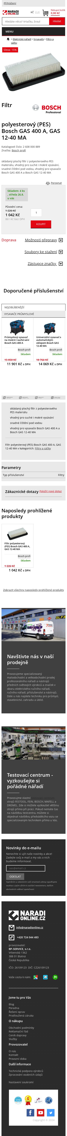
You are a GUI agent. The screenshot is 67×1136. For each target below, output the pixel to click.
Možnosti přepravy (41, 239)
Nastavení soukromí (21, 1082)
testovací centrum (43, 798)
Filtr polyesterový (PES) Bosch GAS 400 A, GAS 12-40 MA (17, 546)
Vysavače (39, 39)
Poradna (14, 1008)
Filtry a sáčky (43, 448)
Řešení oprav (17, 1012)
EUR (37, 12)
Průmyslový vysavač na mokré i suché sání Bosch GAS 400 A (16, 340)
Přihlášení (10, 3)
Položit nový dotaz (50, 491)
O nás (12, 1051)
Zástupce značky (42, 263)
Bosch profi (19, 150)
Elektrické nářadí (22, 39)
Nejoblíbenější (14, 307)
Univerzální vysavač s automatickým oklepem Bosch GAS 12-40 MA (48, 341)
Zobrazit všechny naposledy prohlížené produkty (33, 590)
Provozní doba (17, 1058)
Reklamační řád (18, 1031)
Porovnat (56, 183)
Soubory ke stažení (41, 251)
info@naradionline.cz (29, 927)
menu (9, 31)
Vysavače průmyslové (19, 314)
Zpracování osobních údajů (26, 1074)
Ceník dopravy (17, 1035)
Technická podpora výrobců (26, 1071)
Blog (11, 1004)
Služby (13, 1039)
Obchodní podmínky (21, 1027)
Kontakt (13, 1055)
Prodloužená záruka (21, 1015)
